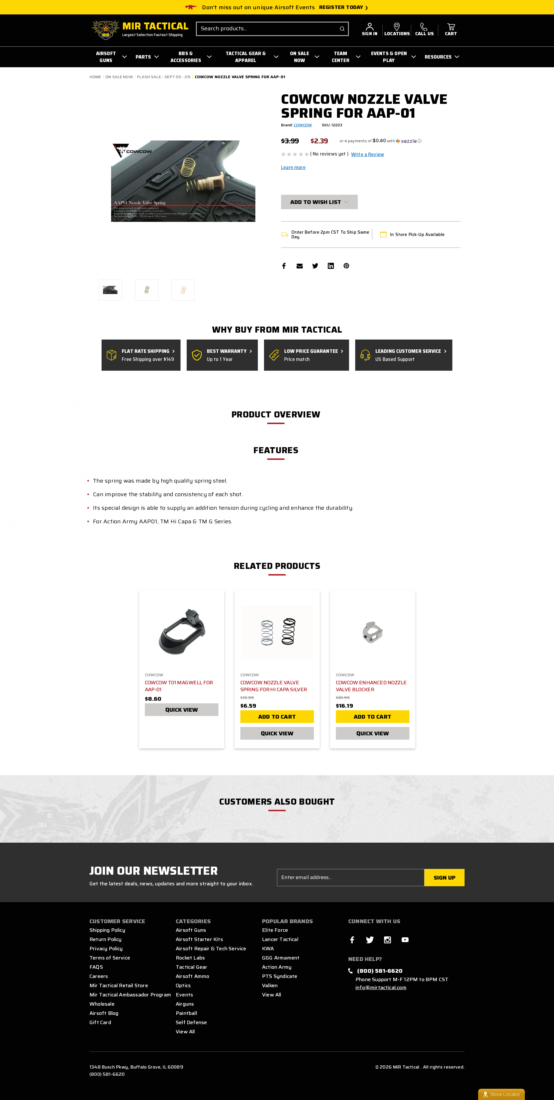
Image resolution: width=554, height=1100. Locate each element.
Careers (98, 976)
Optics (183, 985)
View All (185, 1032)
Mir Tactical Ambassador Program (130, 995)
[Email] (300, 266)
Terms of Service (109, 958)
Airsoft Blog (103, 1013)
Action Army (276, 967)
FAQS (96, 967)
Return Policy (105, 939)
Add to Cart (277, 716)
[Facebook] (284, 266)
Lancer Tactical (280, 939)
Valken (270, 985)
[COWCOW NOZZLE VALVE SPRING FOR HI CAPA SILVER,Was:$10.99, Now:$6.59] (277, 632)
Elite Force (275, 930)
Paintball (186, 1013)
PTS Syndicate (279, 976)
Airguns (185, 1004)
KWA (268, 949)
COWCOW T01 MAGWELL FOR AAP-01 (179, 686)
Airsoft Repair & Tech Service (211, 949)
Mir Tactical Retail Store (118, 985)
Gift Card (100, 1022)
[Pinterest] (346, 266)
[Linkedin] (331, 266)
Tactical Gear (191, 967)
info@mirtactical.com (381, 987)
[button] (381, 141)
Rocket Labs (190, 958)
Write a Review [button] (367, 154)
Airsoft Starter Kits (199, 939)
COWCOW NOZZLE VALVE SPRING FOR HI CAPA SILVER (273, 686)
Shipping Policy (107, 930)
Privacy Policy (106, 949)
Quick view (181, 709)
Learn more (293, 167)
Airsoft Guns (191, 930)
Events (184, 995)
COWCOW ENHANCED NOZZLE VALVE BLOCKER (371, 686)
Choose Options (181, 631)
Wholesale (102, 1004)
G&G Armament (281, 958)
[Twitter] (315, 266)
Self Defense (191, 1022)
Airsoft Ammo (192, 976)
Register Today (341, 7)
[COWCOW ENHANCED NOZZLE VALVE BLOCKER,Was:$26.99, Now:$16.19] (373, 632)
